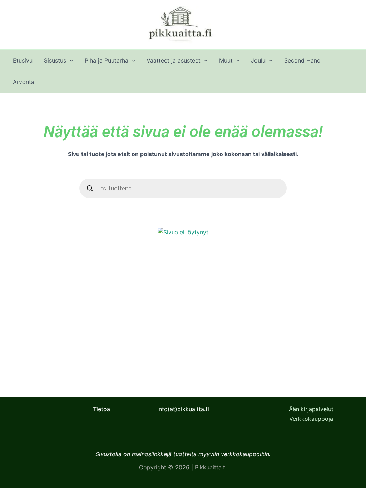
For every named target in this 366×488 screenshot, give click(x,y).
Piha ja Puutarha (106, 60)
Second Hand (302, 60)
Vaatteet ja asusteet (174, 60)
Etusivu (23, 60)
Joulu (258, 60)
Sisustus (55, 60)
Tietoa (101, 409)
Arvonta (23, 81)
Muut (226, 60)
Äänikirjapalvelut (311, 409)
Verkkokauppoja (311, 418)
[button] (69, 60)
